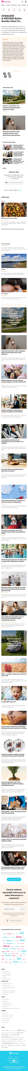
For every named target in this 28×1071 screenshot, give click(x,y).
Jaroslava (18, 948)
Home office (4, 293)
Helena (24, 959)
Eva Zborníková (4, 245)
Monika (18, 943)
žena (6, 1047)
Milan (3, 940)
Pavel (15, 962)
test (2, 1043)
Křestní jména (6, 971)
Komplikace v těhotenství (8, 992)
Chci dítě (8, 5)
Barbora (9, 953)
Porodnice (5, 1001)
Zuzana (4, 943)
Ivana (14, 933)
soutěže (23, 1041)
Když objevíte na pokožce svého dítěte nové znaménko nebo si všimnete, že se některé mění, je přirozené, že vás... (13, 359)
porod (21, 1039)
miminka (16, 1035)
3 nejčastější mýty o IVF (8, 702)
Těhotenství (14, 5)
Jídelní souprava (4, 757)
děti (19, 1030)
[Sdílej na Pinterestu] (5, 76)
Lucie (13, 953)
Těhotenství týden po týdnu (9, 987)
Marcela (14, 959)
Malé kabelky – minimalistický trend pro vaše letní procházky (13, 812)
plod (23, 1037)
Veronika (22, 946)
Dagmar (9, 937)
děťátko (24, 1030)
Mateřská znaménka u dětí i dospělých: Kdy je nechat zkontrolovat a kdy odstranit (11, 133)
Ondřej (24, 962)
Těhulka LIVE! (22, 1043)
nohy (20, 1037)
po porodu (15, 1039)
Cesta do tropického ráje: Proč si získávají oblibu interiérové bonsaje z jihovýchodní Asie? (12, 783)
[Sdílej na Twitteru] (9, 73)
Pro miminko (6, 1022)
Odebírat (22, 909)
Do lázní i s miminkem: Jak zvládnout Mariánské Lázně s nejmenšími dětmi (11, 107)
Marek (15, 943)
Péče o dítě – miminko (8, 1016)
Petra (6, 962)
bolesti (6, 1030)
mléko (11, 1037)
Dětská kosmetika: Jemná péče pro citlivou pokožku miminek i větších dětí (19, 147)
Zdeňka (2, 962)
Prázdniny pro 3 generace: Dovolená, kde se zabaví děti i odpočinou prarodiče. (13, 560)
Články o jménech (7, 978)
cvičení (15, 1030)
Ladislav (17, 933)
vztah (14, 1045)
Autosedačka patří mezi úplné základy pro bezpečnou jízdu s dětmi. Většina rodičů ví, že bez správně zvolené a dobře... (13, 448)
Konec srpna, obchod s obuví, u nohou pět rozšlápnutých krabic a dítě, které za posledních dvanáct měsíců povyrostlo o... (14, 476)
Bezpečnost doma (4, 592)
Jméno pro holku (6, 975)
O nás (16, 1057)
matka (10, 1035)
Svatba (3, 269)
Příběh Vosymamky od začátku (9, 218)
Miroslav (6, 949)
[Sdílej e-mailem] (9, 76)
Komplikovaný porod (7, 1004)
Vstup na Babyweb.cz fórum (15, 182)
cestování (11, 1030)
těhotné (16, 1043)
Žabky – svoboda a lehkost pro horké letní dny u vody (14, 674)
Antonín (12, 964)
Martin (9, 940)
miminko (5, 1037)
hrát (5, 1032)
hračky (2, 1032)
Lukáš (13, 937)
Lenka (3, 951)
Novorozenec (6, 1013)
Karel (4, 933)
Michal (5, 953)
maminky (4, 1035)
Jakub (23, 953)
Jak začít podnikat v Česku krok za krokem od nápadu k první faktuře (18, 154)
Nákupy (2, 870)
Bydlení (2, 787)
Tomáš (8, 955)
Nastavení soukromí (14, 1062)
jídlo (8, 1032)
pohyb (6, 1039)
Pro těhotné (5, 994)
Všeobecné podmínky (13, 1058)
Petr (22, 940)
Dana (19, 953)
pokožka (9, 1039)
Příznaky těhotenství (7, 983)
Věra (2, 955)
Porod (19, 5)
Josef (23, 951)
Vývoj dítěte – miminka (8, 1015)
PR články (14, 326)
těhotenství (8, 1043)
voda (6, 1045)
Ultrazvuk (5, 989)
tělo (2, 1045)
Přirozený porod (6, 1003)
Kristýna (15, 951)
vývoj (17, 1045)
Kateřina (9, 933)
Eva (3, 959)
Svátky (4, 977)
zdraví (24, 1045)
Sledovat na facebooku (15, 920)
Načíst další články (15, 879)
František (13, 949)
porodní (9, 1041)
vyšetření (10, 1045)
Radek (6, 959)
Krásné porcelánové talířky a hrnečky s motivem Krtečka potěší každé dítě (12, 755)
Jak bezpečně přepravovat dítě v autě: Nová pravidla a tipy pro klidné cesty (13, 868)
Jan (19, 958)
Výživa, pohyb (4, 730)
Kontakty (10, 1057)
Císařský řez (5, 1006)
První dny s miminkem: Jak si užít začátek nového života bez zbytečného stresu (13, 532)
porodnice (3, 1041)
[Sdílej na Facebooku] (4, 73)
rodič (17, 1041)
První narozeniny (5, 244)
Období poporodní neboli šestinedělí (11, 1008)
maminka (19, 1033)
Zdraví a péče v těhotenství (9, 991)
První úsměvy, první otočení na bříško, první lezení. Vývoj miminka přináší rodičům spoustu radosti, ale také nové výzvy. (13, 596)
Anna (7, 951)
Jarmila (12, 951)
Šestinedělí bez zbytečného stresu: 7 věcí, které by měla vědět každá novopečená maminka (12, 618)
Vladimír (10, 959)
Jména (3, 5)
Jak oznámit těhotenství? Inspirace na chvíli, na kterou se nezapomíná (13, 501)
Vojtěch (15, 964)
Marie (6, 946)
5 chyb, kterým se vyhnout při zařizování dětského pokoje (13, 840)
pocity (2, 1039)
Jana (18, 936)
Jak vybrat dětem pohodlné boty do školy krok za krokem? (12, 470)
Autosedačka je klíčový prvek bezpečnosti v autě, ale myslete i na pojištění (18, 161)
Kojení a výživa (6, 1020)
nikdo (17, 1037)
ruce (20, 1041)
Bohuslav (19, 190)
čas (2, 1047)
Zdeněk (5, 937)
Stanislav (18, 951)
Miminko (24, 5)
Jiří (22, 933)
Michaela (22, 943)
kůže (15, 1032)
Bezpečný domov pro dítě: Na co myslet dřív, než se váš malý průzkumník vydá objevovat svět (13, 589)
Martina (10, 962)
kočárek (11, 1032)
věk (20, 1045)
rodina (14, 1041)
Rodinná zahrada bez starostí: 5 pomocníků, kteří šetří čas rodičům (14, 642)
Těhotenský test (6, 985)
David (20, 962)
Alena (21, 955)
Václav (17, 946)
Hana (14, 955)
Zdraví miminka (6, 1018)
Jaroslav (9, 943)
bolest (2, 1030)
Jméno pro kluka (6, 973)
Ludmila (12, 946)
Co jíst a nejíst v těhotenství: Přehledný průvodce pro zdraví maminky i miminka (14, 727)
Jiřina (23, 937)
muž (14, 1037)
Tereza (17, 953)
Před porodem (6, 999)
